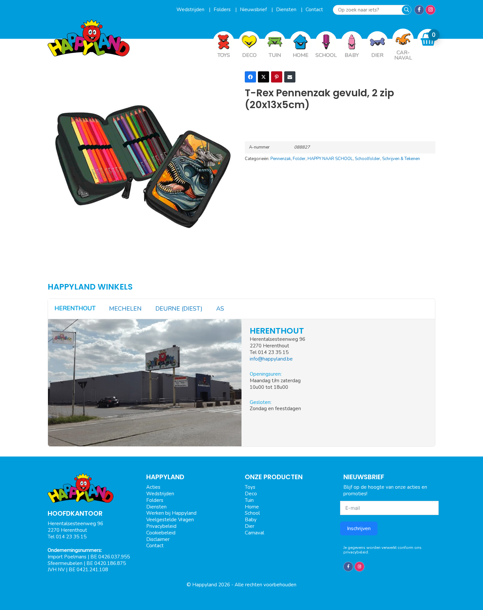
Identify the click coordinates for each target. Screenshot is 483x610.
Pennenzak (280, 159)
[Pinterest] (276, 76)
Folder (299, 159)
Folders (223, 9)
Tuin (249, 500)
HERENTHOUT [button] (75, 308)
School (252, 513)
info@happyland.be (271, 359)
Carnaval (254, 532)
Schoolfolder (367, 159)
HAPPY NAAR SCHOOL (330, 159)
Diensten (287, 9)
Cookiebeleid (160, 532)
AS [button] (220, 309)
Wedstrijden (191, 9)
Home (252, 507)
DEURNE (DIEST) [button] (178, 309)
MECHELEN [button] (125, 309)
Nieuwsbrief (254, 9)
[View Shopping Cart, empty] (428, 39)
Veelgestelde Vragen (170, 519)
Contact (314, 9)
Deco (251, 493)
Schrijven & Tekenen (401, 159)
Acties (153, 487)
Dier (249, 526)
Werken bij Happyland (171, 513)
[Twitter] (263, 76)
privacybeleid (355, 552)
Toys (250, 487)
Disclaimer (158, 539)
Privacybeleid (161, 526)
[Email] (289, 76)
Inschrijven (359, 528)
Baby (251, 519)
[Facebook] (250, 76)
